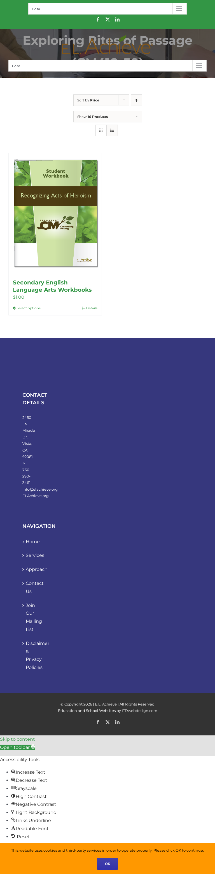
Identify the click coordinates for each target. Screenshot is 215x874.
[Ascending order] (136, 100)
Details (91, 308)
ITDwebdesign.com (139, 710)
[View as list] (112, 130)
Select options (29, 308)
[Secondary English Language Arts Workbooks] (55, 213)
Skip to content (17, 739)
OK (107, 863)
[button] (17, 747)
